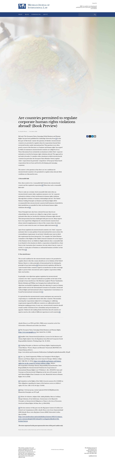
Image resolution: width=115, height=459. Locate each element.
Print (20, 14)
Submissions (36, 14)
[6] (37, 265)
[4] (57, 225)
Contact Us (94, 3)
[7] (42, 292)
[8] (59, 312)
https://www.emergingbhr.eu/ (27, 332)
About (45, 14)
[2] (42, 185)
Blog (27, 14)
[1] (56, 138)
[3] (30, 207)
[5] (26, 249)
